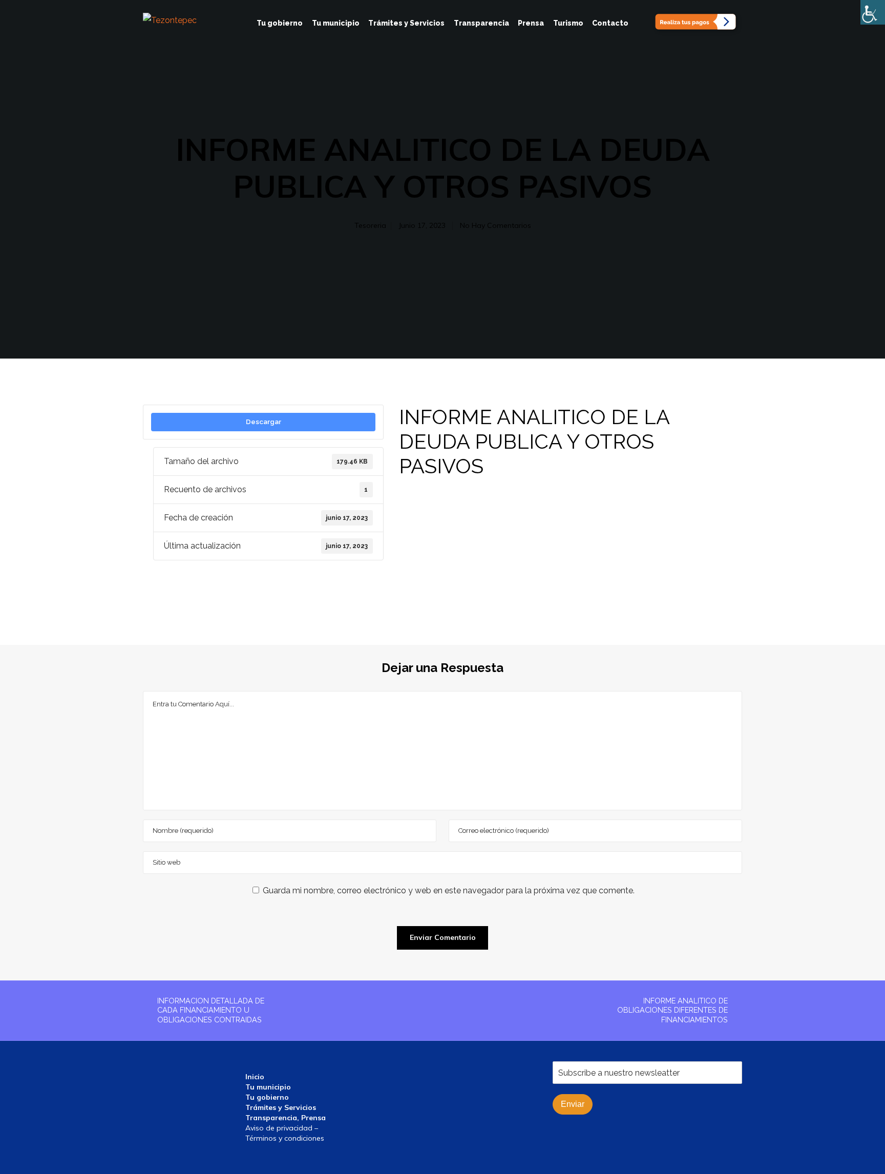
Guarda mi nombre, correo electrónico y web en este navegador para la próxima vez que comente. (449, 890)
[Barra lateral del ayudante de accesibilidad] (872, 12)
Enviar (572, 1104)
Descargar (263, 421)
